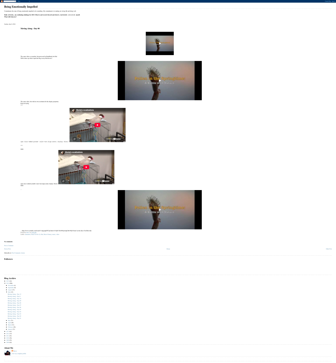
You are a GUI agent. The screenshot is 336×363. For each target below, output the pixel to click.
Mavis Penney (48, 234)
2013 (7, 331)
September (11, 287)
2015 (7, 281)
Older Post (329, 249)
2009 (7, 340)
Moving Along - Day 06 (14, 307)
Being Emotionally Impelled (21, 6)
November (11, 285)
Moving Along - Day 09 (14, 301)
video (57, 234)
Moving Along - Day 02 (14, 316)
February (10, 327)
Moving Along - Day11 (14, 296)
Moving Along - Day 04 (14, 312)
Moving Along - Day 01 (14, 318)
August (10, 290)
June (9, 292)
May (9, 320)
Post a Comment (8, 245)
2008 (7, 342)
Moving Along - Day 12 (14, 294)
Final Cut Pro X (35, 234)
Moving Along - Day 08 (14, 303)
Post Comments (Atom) (18, 253)
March (10, 325)
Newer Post (7, 249)
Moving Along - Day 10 (14, 298)
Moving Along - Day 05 (14, 309)
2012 (7, 333)
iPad (42, 234)
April (9, 322)
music (53, 234)
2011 (7, 336)
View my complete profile (19, 353)
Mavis (15, 351)
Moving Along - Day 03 (14, 314)
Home (168, 249)
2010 (7, 338)
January (10, 329)
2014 (7, 283)
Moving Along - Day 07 (14, 305)
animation (27, 234)
